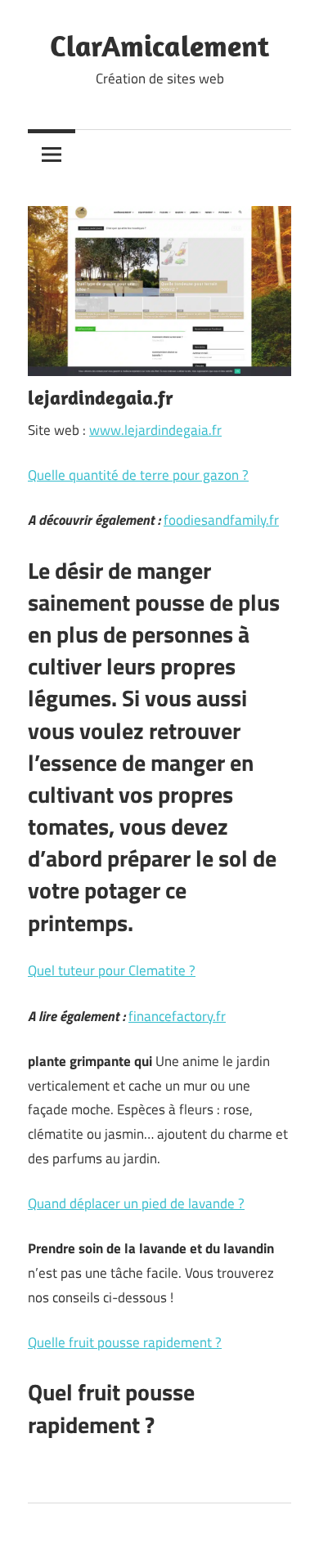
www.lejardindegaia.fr (155, 430)
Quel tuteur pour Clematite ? (111, 970)
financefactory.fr (177, 1016)
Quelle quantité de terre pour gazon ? (138, 475)
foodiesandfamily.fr (221, 520)
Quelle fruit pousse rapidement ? (125, 1342)
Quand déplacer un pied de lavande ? (136, 1203)
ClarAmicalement (159, 45)
